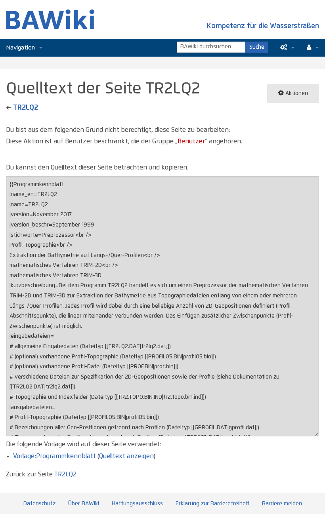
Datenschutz (39, 503)
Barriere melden (282, 503)
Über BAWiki (83, 503)
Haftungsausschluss (137, 503)
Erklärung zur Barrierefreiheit (212, 503)
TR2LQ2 (25, 107)
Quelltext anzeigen (126, 456)
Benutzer (191, 141)
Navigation (20, 48)
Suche (256, 47)
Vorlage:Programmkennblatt (54, 456)
